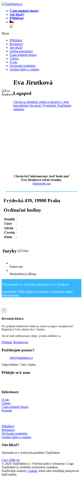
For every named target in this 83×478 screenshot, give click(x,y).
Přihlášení (16, 40)
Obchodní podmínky (23, 65)
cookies (32, 471)
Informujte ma (42, 183)
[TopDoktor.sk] (11, 26)
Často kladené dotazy (23, 55)
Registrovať (20, 342)
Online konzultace (21, 51)
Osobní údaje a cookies (24, 69)
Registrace (16, 44)
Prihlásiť (7, 342)
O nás (13, 62)
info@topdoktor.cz (21, 357)
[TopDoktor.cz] (45, 22)
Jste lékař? (16, 47)
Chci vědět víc (11, 460)
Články (14, 58)
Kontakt (7, 410)
